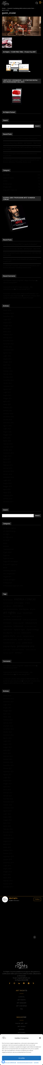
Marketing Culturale (9, 571)
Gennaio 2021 (7, 410)
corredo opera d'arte (30, 626)
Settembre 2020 (8, 423)
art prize (32, 609)
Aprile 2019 (6, 459)
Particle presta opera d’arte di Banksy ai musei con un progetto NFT (20, 155)
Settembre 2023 (8, 316)
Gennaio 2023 (7, 338)
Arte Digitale (24, 609)
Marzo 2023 (7, 332)
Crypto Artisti (7, 552)
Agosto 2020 (7, 426)
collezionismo (7, 626)
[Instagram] (14, 983)
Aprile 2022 (6, 365)
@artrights (13, 898)
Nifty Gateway (28, 640)
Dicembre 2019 (8, 447)
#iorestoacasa (7, 600)
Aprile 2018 (6, 489)
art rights (9, 612)
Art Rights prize (8, 537)
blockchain (27, 613)
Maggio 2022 (7, 362)
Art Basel (27, 603)
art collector (7, 606)
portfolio (18, 643)
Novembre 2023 (8, 313)
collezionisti (18, 626)
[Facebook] (10, 983)
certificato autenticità (12, 619)
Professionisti (7, 583)
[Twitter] (33, 983)
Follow (37, 899)
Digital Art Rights (19, 630)
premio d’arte (27, 643)
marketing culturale (28, 636)
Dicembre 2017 (8, 501)
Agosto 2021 (7, 389)
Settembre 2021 (8, 386)
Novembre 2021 (8, 380)
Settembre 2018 (8, 477)
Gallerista (19, 636)
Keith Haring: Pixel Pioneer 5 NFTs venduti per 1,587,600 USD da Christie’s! (22, 148)
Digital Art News (8, 558)
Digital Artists (7, 630)
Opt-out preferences (10, 1062)
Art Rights (6, 534)
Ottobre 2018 (7, 474)
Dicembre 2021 (8, 377)
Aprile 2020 (6, 438)
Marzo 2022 (7, 368)
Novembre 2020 (8, 417)
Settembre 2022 (8, 350)
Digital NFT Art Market (10, 561)
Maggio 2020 (7, 435)
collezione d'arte (31, 623)
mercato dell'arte (10, 639)
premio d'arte (9, 646)
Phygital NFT (7, 577)
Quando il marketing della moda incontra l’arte (20, 8)
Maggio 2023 (7, 325)
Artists (5, 543)
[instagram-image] (8, 910)
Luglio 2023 (7, 319)
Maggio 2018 (7, 486)
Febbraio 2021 (7, 407)
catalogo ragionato (17, 616)
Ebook (5, 567)
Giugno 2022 (7, 359)
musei (20, 639)
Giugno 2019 (7, 456)
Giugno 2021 (7, 395)
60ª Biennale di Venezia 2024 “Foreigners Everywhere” (20, 138)
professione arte (25, 646)
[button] (40, 1038)
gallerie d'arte (9, 636)
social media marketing (17, 649)
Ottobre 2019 (7, 450)
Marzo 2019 (7, 462)
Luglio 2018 (7, 480)
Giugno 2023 (7, 322)
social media (6, 649)
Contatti (36, 1062)
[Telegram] (29, 983)
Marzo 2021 (7, 404)
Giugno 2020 (7, 432)
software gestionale (30, 649)
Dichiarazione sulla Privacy (25, 1062)
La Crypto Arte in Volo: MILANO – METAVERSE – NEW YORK (21, 143)
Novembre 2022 (8, 344)
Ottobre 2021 (7, 383)
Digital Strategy (32, 629)
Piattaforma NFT (9, 643)
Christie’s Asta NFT (18, 623)
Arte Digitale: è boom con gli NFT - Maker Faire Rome (19, 280)
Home (4, 8)
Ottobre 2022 (7, 347)
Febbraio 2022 (7, 371)
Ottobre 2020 (7, 420)
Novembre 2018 (8, 471)
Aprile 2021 (6, 401)
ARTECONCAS (18, 606)
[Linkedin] (19, 983)
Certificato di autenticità (30, 620)
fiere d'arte (17, 633)
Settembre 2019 (8, 453)
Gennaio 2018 (7, 498)
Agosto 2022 (7, 353)
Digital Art (6, 555)
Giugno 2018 (7, 483)
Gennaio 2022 (7, 374)
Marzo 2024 (7, 310)
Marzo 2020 (7, 441)
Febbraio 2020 (7, 444)
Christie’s (7, 623)
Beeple (19, 613)
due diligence (7, 633)
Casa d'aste (6, 616)
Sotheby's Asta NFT (8, 653)
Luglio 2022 (7, 356)
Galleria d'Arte (26, 633)
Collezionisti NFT (8, 549)
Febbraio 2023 (7, 335)
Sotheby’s (18, 653)
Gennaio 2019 (7, 468)
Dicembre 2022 (8, 341)
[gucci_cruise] (21, 35)
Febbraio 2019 (7, 465)
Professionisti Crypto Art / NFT (13, 586)
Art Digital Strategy (9, 531)
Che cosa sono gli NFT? (10, 282)
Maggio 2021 (7, 398)
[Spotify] (24, 983)
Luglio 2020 (7, 429)
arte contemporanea (10, 609)
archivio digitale (18, 603)
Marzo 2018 (7, 492)
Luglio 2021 (7, 392)
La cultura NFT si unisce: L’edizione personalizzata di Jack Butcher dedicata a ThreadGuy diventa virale (21, 161)
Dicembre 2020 (8, 413)
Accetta (21, 1058)
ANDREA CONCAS (25, 599)
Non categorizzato (9, 574)
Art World (6, 540)
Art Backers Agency (9, 528)
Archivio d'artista (8, 603)
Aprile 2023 (6, 328)
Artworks (6, 546)
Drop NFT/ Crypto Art (10, 564)
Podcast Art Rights (9, 580)
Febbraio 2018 (7, 495)
